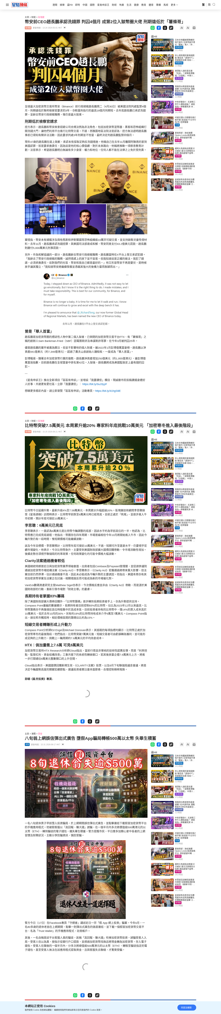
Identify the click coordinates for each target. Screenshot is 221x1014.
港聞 (33, 733)
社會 (177, 125)
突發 (40, 733)
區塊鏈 (41, 17)
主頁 (27, 17)
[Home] (19, 4)
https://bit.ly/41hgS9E (108, 390)
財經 (33, 17)
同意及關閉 (186, 1007)
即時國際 (179, 94)
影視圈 (178, 109)
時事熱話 (179, 47)
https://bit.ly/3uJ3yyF (94, 384)
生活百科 (179, 78)
